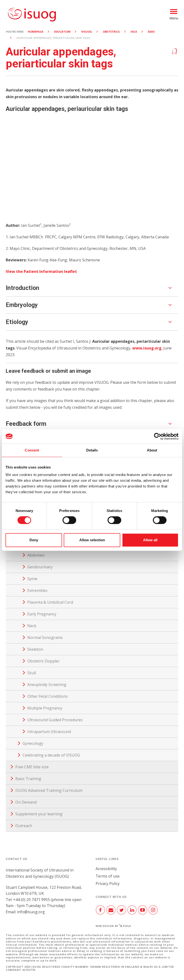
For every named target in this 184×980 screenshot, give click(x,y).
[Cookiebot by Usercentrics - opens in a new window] (157, 436)
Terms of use (108, 876)
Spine (32, 578)
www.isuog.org (146, 348)
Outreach (23, 825)
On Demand (26, 802)
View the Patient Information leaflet (42, 271)
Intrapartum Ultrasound (49, 731)
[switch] (69, 522)
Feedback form (26, 423)
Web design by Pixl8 (113, 926)
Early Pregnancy (41, 614)
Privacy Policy (108, 883)
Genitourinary (39, 567)
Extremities (37, 590)
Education (62, 31)
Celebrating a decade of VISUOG (51, 755)
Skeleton (35, 649)
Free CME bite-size (32, 767)
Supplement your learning (39, 814)
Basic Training (28, 778)
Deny (33, 540)
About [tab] (152, 450)
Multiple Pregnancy (44, 708)
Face (134, 31)
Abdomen (36, 555)
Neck (31, 625)
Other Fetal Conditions (47, 696)
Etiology (17, 322)
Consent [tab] (32, 450)
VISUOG (86, 31)
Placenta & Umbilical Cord (50, 602)
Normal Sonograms (45, 637)
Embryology (22, 304)
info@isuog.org (31, 911)
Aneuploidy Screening (46, 684)
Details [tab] (92, 450)
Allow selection (92, 540)
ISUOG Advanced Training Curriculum (48, 790)
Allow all (150, 540)
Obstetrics (111, 31)
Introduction (22, 287)
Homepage (35, 31)
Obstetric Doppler (43, 661)
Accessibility (106, 868)
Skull (31, 672)
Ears (151, 31)
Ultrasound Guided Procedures (55, 719)
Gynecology (33, 743)
